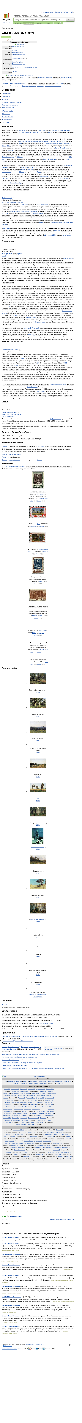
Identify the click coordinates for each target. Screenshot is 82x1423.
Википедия (18, 23)
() (16, 46)
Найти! (70, 20)
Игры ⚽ (58, 23)
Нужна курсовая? (16, 1216)
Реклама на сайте (39, 1344)
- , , (22, 1063)
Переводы (39, 23)
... (37, 847)
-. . (18, 1041)
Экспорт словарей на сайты (9, 1348)
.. (41, 494)
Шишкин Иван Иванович (11, 1237)
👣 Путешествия (7, 1345)
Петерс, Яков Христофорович (60, 1219)
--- (46, 1023)
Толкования (28, 23)
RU (72, 12)
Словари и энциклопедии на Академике (31, 16)
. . (7, 198)
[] (11, 134)
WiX (6, 1219)
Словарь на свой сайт (62, 12)
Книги (48, 23)
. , (33, 1068)
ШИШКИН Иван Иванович (11, 1297)
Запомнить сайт (48, 12)
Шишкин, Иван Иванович (11, 1326)
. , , (30, 1054)
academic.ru (6, 22)
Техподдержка (29, 1344)
